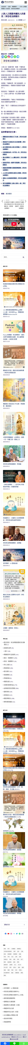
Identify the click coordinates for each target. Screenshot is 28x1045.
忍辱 (16, 956)
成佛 (14, 959)
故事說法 (6, 695)
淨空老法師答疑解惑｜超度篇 (12, 850)
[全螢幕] (23, 228)
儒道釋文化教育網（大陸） (12, 1005)
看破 (23, 967)
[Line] (5, 56)
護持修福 (6, 866)
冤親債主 (19, 948)
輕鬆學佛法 (7, 698)
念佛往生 (6, 959)
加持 (18, 951)
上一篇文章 (9, 204)
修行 (8, 948)
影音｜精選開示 (9, 661)
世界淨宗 (6, 831)
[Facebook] (2, 56)
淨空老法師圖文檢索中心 (11, 991)
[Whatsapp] (14, 56)
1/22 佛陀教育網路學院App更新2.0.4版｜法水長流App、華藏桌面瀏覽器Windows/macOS (13, 751)
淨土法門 (6, 967)
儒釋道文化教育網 (9, 1001)
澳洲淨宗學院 (8, 1018)
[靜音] (20, 228)
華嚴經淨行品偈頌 (9, 654)
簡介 (6, 651)
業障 (18, 962)
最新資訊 (6, 692)
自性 (16, 970)
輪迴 (12, 972)
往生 (12, 956)
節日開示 (6, 671)
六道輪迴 (13, 948)
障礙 (22, 972)
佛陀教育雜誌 (8, 702)
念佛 (20, 956)
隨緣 (5, 975)
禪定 (12, 970)
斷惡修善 (9, 962)
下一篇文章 (19, 204)
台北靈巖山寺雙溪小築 (11, 1015)
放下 (22, 959)
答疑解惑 (6, 675)
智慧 (14, 962)
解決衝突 (9, 194)
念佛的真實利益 (9, 685)
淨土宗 (19, 964)
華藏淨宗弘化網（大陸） (11, 1012)
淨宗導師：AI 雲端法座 (11, 988)
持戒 (18, 959)
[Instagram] (8, 56)
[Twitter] (11, 56)
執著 (20, 954)
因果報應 (9, 954)
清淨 (10, 967)
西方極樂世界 (6, 972)
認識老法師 (7, 648)
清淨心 (14, 967)
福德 (8, 970)
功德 (14, 951)
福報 (5, 970)
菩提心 (20, 970)
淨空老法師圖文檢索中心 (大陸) (13, 995)
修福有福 (6, 678)
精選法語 (6, 681)
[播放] (5, 228)
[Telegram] (17, 56)
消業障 (10, 964)
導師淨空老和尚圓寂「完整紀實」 (13, 729)
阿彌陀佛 (17, 972)
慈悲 (10, 959)
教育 (5, 962)
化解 (22, 951)
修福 (5, 948)
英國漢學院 (7, 1022)
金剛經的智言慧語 (9, 688)
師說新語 (6, 668)
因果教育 (15, 954)
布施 (5, 956)
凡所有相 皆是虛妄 (8, 951)
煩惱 (19, 967)
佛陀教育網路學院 (9, 998)
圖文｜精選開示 (12, 6)
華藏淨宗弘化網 (9, 1008)
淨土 (15, 964)
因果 (5, 954)
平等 (8, 956)
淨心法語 (6, 665)
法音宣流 (3, 6)
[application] (14, 224)
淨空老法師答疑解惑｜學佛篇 (12, 913)
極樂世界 (6, 964)
